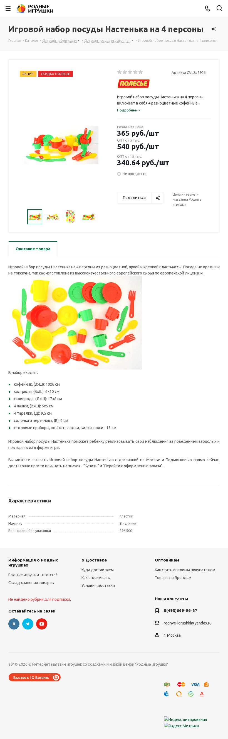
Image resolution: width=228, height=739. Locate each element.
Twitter (27, 623)
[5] (140, 72)
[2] (125, 72)
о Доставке (94, 560)
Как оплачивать (95, 577)
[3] (130, 72)
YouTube (41, 623)
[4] (135, 72)
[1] (119, 72)
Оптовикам (167, 560)
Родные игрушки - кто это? (32, 575)
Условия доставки (98, 585)
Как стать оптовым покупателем (185, 570)
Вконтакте (13, 623)
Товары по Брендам (173, 577)
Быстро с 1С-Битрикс (31, 677)
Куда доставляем (97, 570)
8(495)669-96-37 (180, 610)
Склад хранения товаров (31, 582)
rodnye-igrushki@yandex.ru (188, 623)
